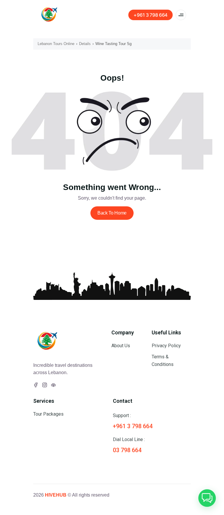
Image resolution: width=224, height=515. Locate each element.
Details (85, 44)
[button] (207, 498)
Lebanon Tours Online (56, 44)
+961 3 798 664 (150, 15)
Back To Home (112, 212)
